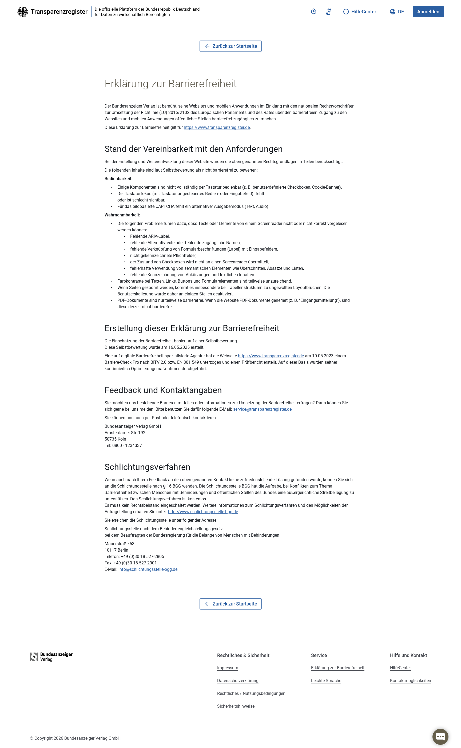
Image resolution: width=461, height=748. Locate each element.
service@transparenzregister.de (262, 409)
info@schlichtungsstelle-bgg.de (147, 569)
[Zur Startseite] (110, 11)
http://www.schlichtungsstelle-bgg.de (203, 511)
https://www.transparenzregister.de (217, 127)
